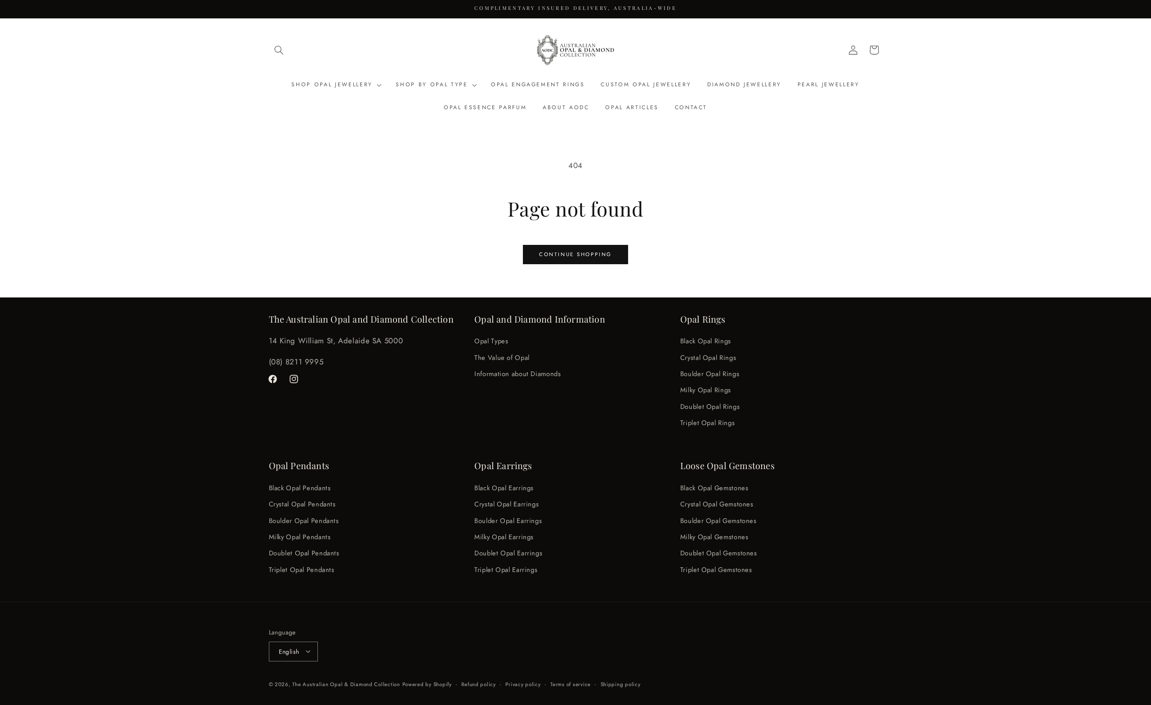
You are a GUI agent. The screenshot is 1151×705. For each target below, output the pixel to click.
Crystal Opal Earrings (506, 504)
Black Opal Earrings (504, 487)
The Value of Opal (502, 358)
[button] (279, 50)
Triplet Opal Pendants (302, 569)
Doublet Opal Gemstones (718, 553)
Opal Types (491, 341)
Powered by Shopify (427, 683)
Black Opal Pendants (300, 487)
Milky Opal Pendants (300, 536)
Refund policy (478, 683)
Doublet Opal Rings (710, 407)
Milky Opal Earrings (504, 536)
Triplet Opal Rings (707, 423)
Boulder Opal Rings (709, 374)
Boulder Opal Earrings (508, 520)
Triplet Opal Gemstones (716, 569)
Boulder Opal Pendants (304, 520)
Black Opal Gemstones (714, 487)
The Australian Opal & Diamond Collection (346, 683)
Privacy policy (522, 683)
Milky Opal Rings (705, 390)
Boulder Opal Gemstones (718, 520)
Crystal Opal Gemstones (717, 504)
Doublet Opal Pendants (304, 553)
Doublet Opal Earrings (508, 553)
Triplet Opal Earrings (505, 569)
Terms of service (570, 683)
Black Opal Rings (705, 341)
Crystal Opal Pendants (302, 504)
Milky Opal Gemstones (714, 536)
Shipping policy (621, 683)
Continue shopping (575, 254)
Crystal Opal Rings (708, 358)
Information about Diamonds (517, 374)
